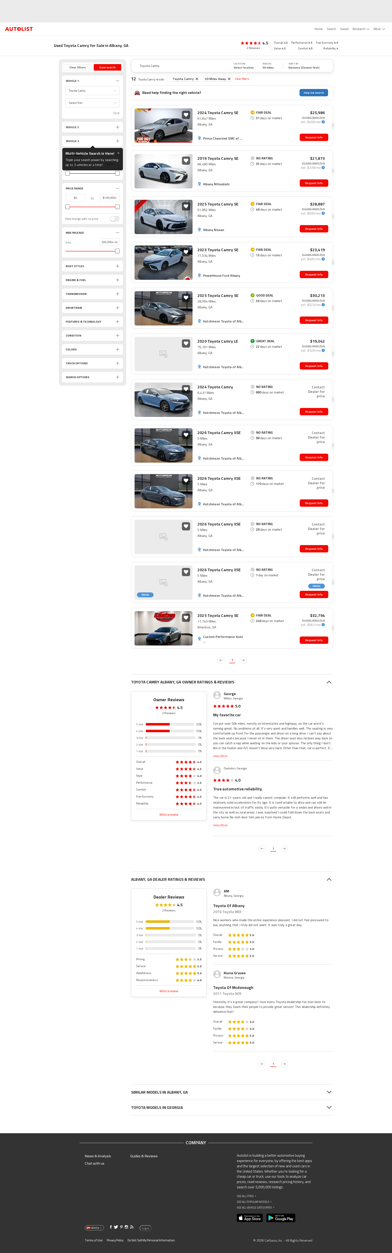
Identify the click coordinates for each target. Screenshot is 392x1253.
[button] (92, 90)
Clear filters (242, 79)
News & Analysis (98, 1156)
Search (331, 28)
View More (220, 756)
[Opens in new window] (250, 1218)
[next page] (243, 660)
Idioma (95, 1228)
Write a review (168, 814)
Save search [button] (107, 67)
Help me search (314, 92)
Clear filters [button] (77, 67)
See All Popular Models (254, 1202)
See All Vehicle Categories (255, 1207)
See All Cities (246, 1196)
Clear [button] (116, 113)
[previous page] (220, 660)
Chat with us (94, 1163)
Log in (145, 1228)
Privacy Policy (115, 1240)
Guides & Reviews (144, 1156)
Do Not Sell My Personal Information (151, 1240)
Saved (344, 28)
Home (319, 28)
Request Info (314, 137)
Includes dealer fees (313, 117)
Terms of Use (94, 1240)
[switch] (112, 219)
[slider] (67, 173)
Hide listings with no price (81, 219)
